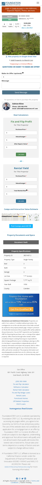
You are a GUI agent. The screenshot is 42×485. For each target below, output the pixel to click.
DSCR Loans (21, 404)
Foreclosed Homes (21, 398)
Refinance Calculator (21, 387)
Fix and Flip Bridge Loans (21, 393)
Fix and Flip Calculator (21, 384)
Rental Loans (21, 395)
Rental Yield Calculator (21, 390)
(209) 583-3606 (21, 381)
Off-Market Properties (21, 401)
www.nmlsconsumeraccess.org (17, 466)
